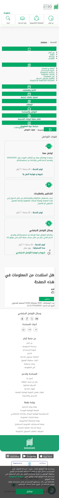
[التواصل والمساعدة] (29, 108)
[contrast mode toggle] (23, 330)
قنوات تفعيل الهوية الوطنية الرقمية (29, 392)
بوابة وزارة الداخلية (29, 407)
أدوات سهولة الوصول (29, 360)
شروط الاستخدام (29, 350)
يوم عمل (27, 248)
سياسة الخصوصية (29, 346)
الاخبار (29, 353)
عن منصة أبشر (29, 338)
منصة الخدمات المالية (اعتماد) (29, 427)
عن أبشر (29, 343)
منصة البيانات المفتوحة (29, 417)
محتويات (44, 42)
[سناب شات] (22, 319)
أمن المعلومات (29, 367)
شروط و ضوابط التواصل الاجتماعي (29, 253)
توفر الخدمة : (36, 169)
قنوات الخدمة (29, 388)
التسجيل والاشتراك (29, 395)
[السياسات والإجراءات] (29, 65)
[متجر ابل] (46, 456)
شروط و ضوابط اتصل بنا (32, 174)
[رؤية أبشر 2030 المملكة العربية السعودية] (51, 6)
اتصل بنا (29, 378)
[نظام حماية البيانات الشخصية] (29, 115)
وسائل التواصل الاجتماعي (41, 230)
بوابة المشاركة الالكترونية (29, 420)
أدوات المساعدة (29, 324)
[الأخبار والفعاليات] (29, 86)
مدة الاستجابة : (38, 248)
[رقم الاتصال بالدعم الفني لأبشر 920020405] (29, 444)
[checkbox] (52, 291)
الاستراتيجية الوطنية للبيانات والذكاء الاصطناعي (29, 414)
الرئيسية (41, 129)
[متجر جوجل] (30, 456)
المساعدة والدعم (29, 374)
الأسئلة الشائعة (29, 385)
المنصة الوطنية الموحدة (29, 410)
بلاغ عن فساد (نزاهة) (29, 382)
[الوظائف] (29, 101)
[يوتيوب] (37, 319)
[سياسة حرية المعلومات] (29, 123)
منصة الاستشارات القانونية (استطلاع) (29, 424)
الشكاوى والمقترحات (43, 193)
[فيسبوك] (27, 319)
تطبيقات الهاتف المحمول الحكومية (29, 431)
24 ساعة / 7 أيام (23, 169)
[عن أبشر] (29, 49)
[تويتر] (32, 319)
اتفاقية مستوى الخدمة (29, 357)
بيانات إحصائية (29, 364)
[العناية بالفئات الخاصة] (29, 94)
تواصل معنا (47, 153)
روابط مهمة (29, 402)
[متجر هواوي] (13, 456)
